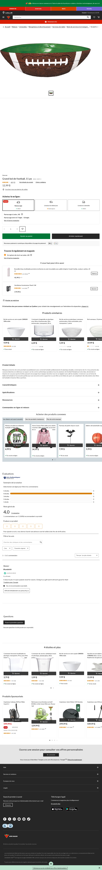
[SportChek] (38, 9)
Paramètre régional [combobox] (19, 548)
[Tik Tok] (28, 819)
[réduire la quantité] (17, 229)
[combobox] (89, 555)
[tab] (18, 205)
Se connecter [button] (51, 755)
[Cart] (99, 17)
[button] (88, 17)
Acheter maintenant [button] (76, 236)
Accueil (7, 27)
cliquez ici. (84, 306)
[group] (8, 727)
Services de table (58, 27)
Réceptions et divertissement (40, 27)
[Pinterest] (24, 819)
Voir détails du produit (26, 182)
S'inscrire (8, 805)
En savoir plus (55, 804)
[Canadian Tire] (13, 9)
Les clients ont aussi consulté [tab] (13, 419)
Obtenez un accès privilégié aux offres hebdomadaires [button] (50, 868)
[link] (9, 182)
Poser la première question (14, 622)
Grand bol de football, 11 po (17, 178)
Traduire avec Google (10, 582)
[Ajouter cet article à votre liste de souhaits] (23, 229)
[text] (16, 733)
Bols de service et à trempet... (78, 27)
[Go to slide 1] (51, 93)
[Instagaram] (14, 819)
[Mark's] (63, 9)
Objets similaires (41, 182)
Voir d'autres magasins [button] (11, 220)
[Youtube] (19, 819)
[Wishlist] (94, 17)
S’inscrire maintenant (75, 760)
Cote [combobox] (5, 548)
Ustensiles (23, 27)
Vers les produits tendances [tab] (34, 419)
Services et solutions (9, 774)
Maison (14, 27)
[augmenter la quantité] (4, 229)
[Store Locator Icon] (3, 13)
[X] (9, 819)
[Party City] (89, 9)
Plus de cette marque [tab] (54, 419)
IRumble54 (7, 569)
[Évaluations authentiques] (12, 477)
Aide (4, 767)
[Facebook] (4, 819)
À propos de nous (8, 781)
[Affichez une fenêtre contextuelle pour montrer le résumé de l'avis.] (29, 274)
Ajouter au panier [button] (26, 236)
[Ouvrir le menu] (3, 17)
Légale (5, 788)
